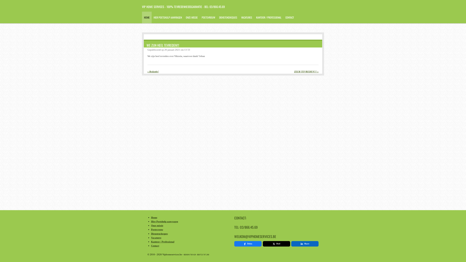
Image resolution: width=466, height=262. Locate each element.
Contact (155, 245)
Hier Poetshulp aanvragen (164, 221)
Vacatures (156, 237)
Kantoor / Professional (162, 241)
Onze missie (157, 225)
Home (154, 217)
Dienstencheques (159, 233)
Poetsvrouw (157, 229)
